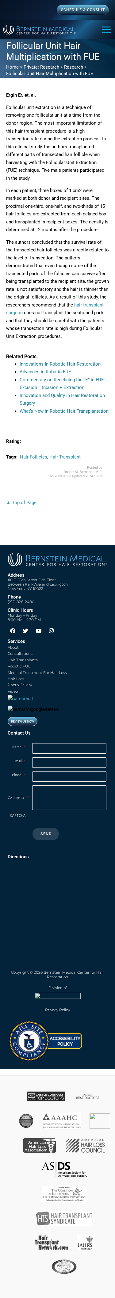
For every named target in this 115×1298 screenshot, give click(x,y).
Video (13, 691)
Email (19, 761)
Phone (18, 775)
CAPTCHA (17, 816)
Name (18, 747)
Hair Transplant (65, 457)
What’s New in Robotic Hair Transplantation (64, 411)
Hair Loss (16, 678)
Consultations (20, 653)
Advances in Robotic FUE (45, 372)
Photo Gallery (20, 685)
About (13, 647)
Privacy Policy (57, 1010)
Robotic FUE (19, 666)
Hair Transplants (23, 660)
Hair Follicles (33, 457)
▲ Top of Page (21, 502)
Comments (18, 797)
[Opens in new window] (45, 1040)
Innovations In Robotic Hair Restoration (60, 364)
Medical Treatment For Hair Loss (37, 672)
